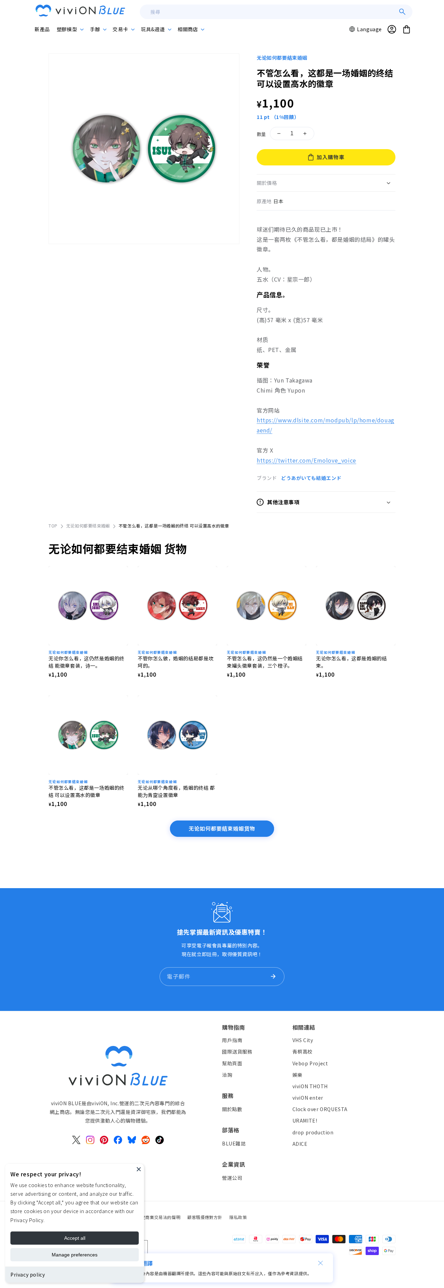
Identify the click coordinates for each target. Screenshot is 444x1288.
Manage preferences (74, 1254)
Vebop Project (310, 1062)
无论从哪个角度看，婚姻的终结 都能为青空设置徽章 (176, 791)
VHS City (302, 1040)
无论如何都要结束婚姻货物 (222, 828)
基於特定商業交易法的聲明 (154, 1217)
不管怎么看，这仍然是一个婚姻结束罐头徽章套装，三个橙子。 (265, 662)
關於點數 (232, 1108)
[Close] (139, 1169)
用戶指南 (232, 1040)
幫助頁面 (232, 1062)
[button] (69, 29)
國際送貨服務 (237, 1051)
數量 (261, 134)
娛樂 (297, 1074)
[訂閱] (273, 976)
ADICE (300, 1143)
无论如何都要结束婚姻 (282, 57)
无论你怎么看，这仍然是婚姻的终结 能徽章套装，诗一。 (87, 662)
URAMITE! (304, 1120)
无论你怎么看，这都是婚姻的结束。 (351, 662)
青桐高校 (302, 1051)
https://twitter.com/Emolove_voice (306, 460)
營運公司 (232, 1177)
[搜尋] (402, 12)
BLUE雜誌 (234, 1143)
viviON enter (307, 1097)
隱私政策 (238, 1217)
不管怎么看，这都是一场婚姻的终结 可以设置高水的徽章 (87, 791)
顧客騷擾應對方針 (204, 1217)
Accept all (74, 1238)
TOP (53, 526)
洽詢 (227, 1074)
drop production (313, 1131)
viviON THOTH (310, 1085)
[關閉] (320, 1263)
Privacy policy (27, 1274)
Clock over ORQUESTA (320, 1109)
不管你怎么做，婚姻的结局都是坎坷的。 (176, 662)
